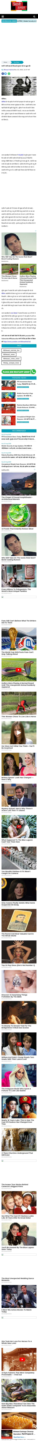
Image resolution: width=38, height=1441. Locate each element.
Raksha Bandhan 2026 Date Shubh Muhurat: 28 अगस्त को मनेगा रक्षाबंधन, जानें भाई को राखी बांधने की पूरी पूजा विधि (18, 457)
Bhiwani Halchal (9, 70)
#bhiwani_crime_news (11, 359)
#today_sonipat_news (11, 363)
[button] (3, 16)
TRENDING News (19, 378)
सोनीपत (4, 102)
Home (5, 62)
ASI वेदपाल (14, 313)
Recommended (19, 431)
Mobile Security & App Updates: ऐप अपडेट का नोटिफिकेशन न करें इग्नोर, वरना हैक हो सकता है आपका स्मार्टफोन (17, 448)
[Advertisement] (19, 42)
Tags (19, 346)
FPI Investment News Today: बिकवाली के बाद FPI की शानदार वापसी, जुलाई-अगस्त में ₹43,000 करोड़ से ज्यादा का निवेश (18, 439)
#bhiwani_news (9, 354)
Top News (16, 62)
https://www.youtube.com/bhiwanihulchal (17, 341)
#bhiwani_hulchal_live (11, 350)
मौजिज (3, 293)
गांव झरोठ (20, 155)
